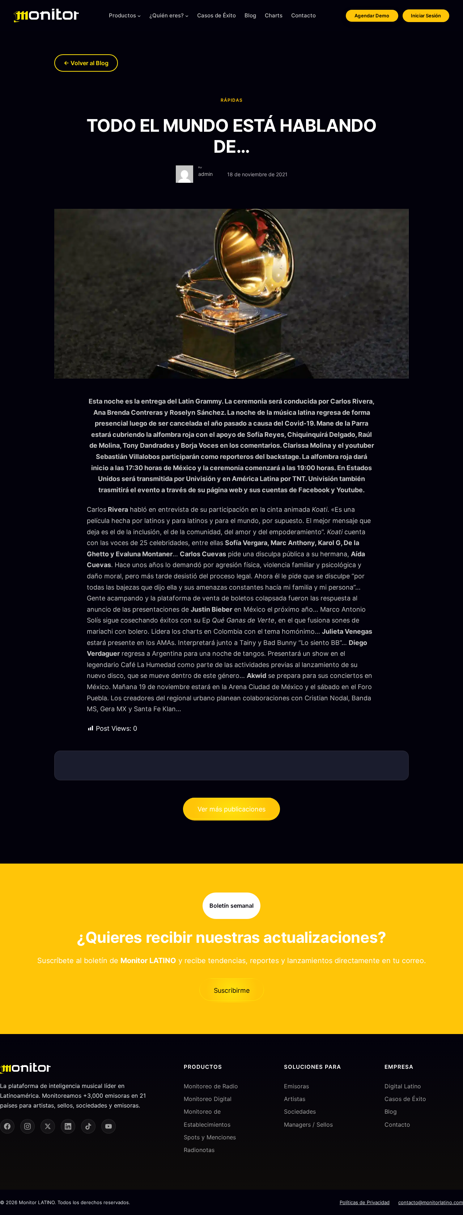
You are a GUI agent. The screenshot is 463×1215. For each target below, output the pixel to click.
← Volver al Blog (86, 63)
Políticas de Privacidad (365, 1202)
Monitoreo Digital (208, 1098)
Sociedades (300, 1111)
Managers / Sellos (308, 1124)
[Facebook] (7, 1126)
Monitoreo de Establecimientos (207, 1118)
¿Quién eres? (166, 15)
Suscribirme (232, 990)
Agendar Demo (372, 15)
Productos (122, 15)
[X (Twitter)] (48, 1126)
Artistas (294, 1098)
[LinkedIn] (68, 1126)
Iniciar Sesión (426, 15)
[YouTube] (108, 1126)
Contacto (397, 1124)
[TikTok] (88, 1126)
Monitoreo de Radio (211, 1086)
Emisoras (296, 1086)
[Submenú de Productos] (139, 15)
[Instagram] (27, 1126)
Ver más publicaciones (231, 809)
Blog (391, 1111)
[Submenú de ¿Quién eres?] (186, 15)
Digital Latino (403, 1086)
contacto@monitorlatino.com (430, 1202)
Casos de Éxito (405, 1098)
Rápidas (232, 100)
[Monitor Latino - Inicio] (46, 15)
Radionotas (199, 1149)
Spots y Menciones (210, 1137)
